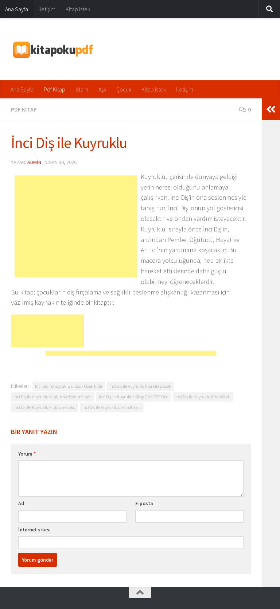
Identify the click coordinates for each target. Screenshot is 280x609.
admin (34, 162)
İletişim (46, 9)
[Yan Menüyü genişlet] (271, 109)
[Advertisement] (76, 226)
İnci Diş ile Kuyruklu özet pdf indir (111, 407)
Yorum (27, 453)
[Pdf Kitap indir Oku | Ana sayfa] (52, 49)
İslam (81, 89)
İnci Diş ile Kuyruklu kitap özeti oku (44, 407)
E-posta (144, 503)
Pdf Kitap (54, 89)
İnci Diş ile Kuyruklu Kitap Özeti (202, 396)
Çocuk (123, 89)
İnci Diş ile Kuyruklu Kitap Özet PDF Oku (133, 396)
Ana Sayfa (16, 9)
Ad (21, 503)
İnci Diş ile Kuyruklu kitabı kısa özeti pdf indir (52, 396)
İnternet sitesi (34, 529)
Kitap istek (78, 9)
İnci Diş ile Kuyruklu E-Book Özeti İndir (68, 386)
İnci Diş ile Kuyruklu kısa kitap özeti (140, 386)
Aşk (102, 89)
